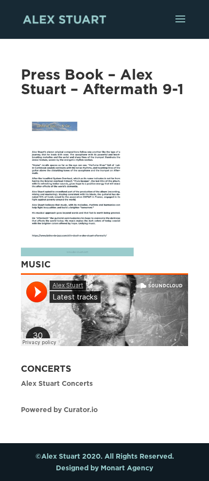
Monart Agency (127, 467)
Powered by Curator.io (59, 409)
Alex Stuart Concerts (57, 383)
